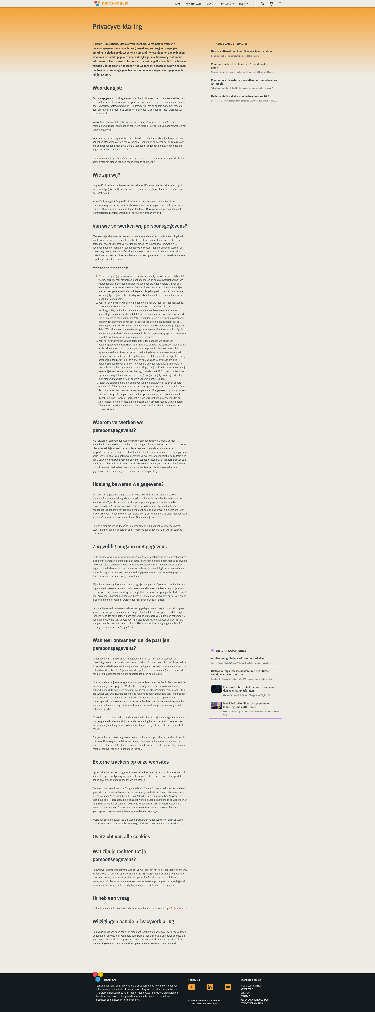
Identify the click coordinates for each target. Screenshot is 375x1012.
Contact (245, 996)
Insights (226, 3)
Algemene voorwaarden (255, 999)
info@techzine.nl (178, 908)
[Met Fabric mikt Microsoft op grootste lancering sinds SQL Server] (216, 709)
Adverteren (247, 989)
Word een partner (251, 985)
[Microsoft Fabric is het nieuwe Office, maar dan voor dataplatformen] (216, 691)
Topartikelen (193, 3)
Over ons (246, 992)
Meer (242, 3)
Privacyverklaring (252, 1003)
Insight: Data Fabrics (231, 651)
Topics (209, 3)
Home (177, 3)
